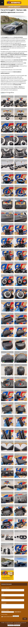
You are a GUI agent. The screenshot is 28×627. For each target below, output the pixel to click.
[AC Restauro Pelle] (14, 2)
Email (2, 593)
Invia (25, 618)
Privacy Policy (4, 614)
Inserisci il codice (5, 610)
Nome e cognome (5, 588)
